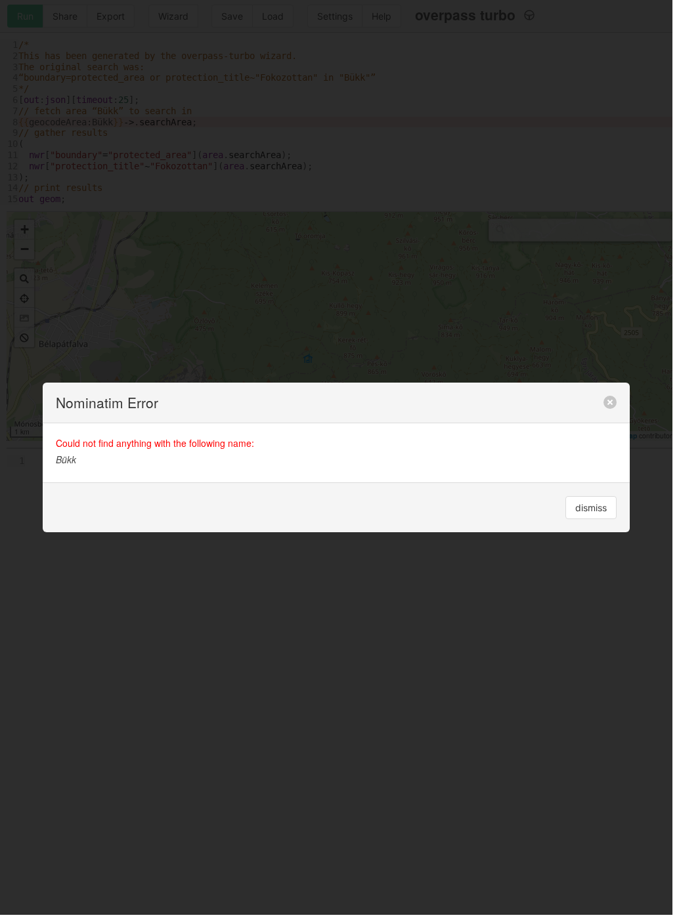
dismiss (591, 507)
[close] (610, 402)
